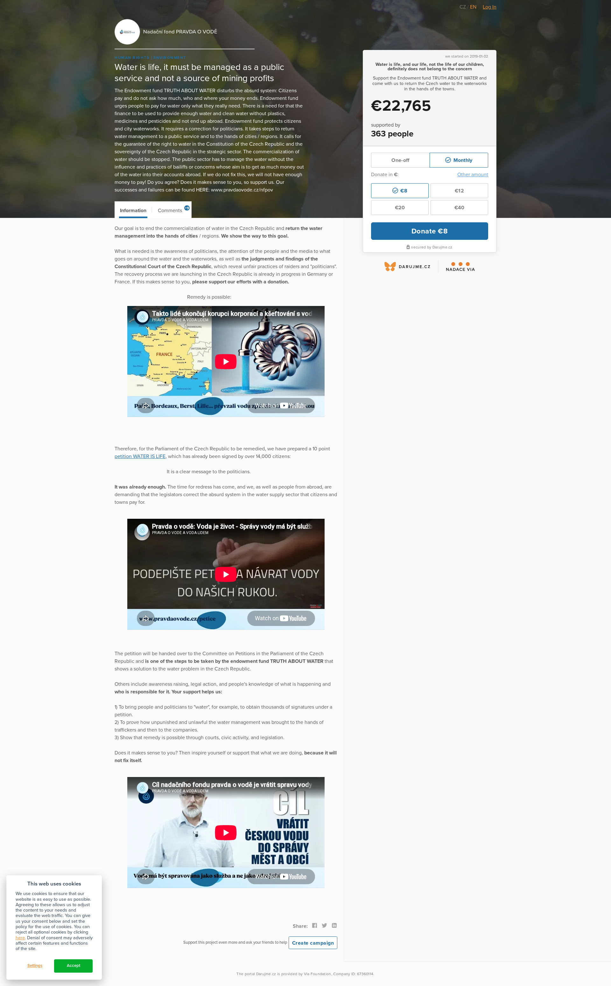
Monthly (462, 160)
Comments (173, 210)
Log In (489, 7)
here (20, 938)
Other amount (472, 174)
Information (133, 210)
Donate (429, 231)
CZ (463, 7)
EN (473, 7)
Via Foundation (317, 974)
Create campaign (313, 943)
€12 (459, 191)
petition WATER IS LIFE (140, 456)
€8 (403, 191)
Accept (73, 965)
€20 (400, 208)
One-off (400, 160)
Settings (34, 965)
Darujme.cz (266, 974)
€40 (459, 208)
